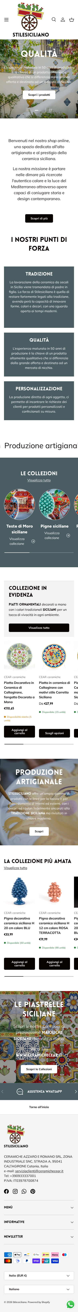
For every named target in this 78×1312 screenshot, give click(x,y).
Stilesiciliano (20, 1302)
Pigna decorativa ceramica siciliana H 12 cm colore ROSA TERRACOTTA (54, 925)
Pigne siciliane (55, 526)
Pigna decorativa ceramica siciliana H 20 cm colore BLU (19, 923)
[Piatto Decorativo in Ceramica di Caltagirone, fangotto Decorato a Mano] (19, 656)
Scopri (39, 831)
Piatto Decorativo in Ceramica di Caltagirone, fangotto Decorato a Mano (19, 692)
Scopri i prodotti (39, 95)
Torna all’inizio (39, 1107)
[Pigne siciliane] (54, 504)
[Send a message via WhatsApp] (70, 1304)
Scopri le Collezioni (39, 1069)
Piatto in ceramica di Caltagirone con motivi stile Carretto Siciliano (54, 690)
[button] (71, 19)
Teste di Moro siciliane (19, 529)
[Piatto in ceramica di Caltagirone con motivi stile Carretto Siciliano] (54, 656)
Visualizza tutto (39, 480)
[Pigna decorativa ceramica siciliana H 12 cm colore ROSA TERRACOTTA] (54, 892)
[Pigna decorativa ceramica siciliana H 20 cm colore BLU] (19, 892)
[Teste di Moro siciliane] (19, 504)
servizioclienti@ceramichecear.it (39, 1171)
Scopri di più (39, 218)
